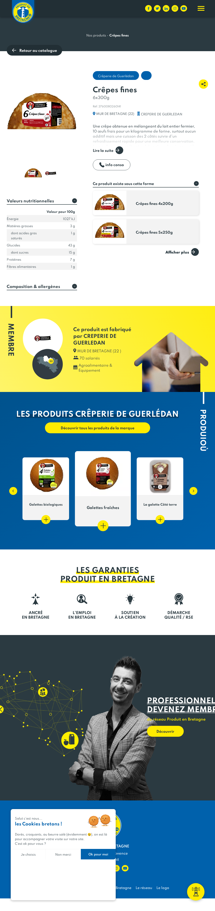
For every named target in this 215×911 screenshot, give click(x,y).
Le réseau (144, 887)
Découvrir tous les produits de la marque (97, 427)
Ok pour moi (98, 854)
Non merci (63, 854)
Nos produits (96, 35)
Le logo (162, 887)
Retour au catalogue (38, 50)
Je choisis (28, 854)
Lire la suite (103, 150)
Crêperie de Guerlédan (116, 76)
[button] (11, 489)
